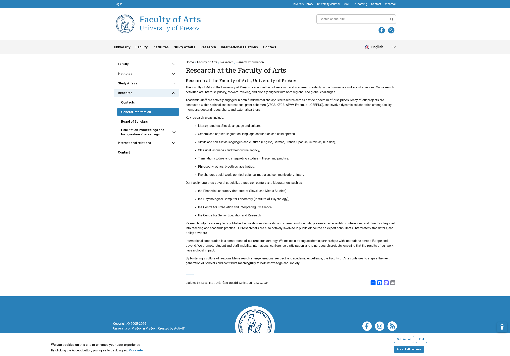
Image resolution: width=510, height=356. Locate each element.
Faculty (141, 47)
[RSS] (392, 326)
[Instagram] (391, 30)
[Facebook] (382, 30)
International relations (239, 47)
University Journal (328, 4)
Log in (118, 4)
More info (135, 350)
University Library (302, 4)
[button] (502, 327)
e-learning (360, 4)
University (122, 47)
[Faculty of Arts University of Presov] (125, 15)
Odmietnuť (404, 339)
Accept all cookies (409, 349)
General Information (250, 62)
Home (190, 62)
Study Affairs (184, 47)
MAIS (347, 4)
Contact (376, 4)
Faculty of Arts (207, 62)
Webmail (390, 4)
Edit (421, 339)
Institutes (161, 47)
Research (208, 47)
